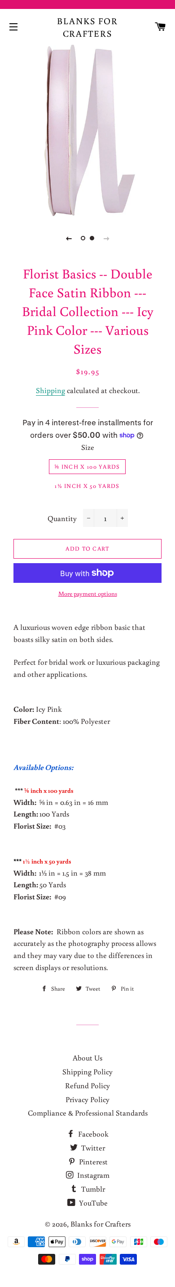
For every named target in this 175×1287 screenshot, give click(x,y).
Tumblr (92, 1189)
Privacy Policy (87, 1099)
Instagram (92, 1175)
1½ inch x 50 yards (87, 486)
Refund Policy (87, 1085)
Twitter (92, 1147)
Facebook (92, 1134)
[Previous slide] (69, 238)
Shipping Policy (87, 1071)
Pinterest (92, 1161)
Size (87, 447)
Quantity (62, 518)
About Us (87, 1057)
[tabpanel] (87, 130)
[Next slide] (106, 238)
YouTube (92, 1202)
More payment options (87, 594)
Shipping (50, 390)
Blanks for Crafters (87, 27)
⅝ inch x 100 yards (87, 466)
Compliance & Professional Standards (88, 1112)
